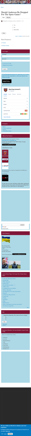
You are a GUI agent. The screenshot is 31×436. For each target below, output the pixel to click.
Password (4, 59)
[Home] (15, 2)
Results (8, 17)
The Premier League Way (8, 306)
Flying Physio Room (7, 131)
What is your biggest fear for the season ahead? (12, 304)
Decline (10, 434)
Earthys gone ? (6, 283)
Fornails (4, 298)
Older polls (5, 324)
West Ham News (6, 83)
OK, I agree (4, 434)
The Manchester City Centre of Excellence (12, 291)
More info (8, 431)
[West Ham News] (6, 84)
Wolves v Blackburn (7, 290)
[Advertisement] (15, 205)
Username (4, 54)
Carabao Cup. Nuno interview (9, 294)
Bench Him (16, 29)
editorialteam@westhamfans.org (9, 140)
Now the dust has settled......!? (9, 285)
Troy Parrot (5, 299)
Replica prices (6, 302)
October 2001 (5, 280)
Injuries (4, 129)
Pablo (4, 301)
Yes (14, 25)
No (14, 27)
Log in (16, 36)
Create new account (7, 63)
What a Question (6, 282)
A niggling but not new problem (9, 288)
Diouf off (5, 293)
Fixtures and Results (7, 128)
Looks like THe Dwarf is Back (9, 278)
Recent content (5, 45)
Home (2, 7)
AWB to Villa (6, 286)
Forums (4, 42)
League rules (5, 296)
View (3, 17)
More (28, 307)
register (20, 36)
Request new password (7, 65)
